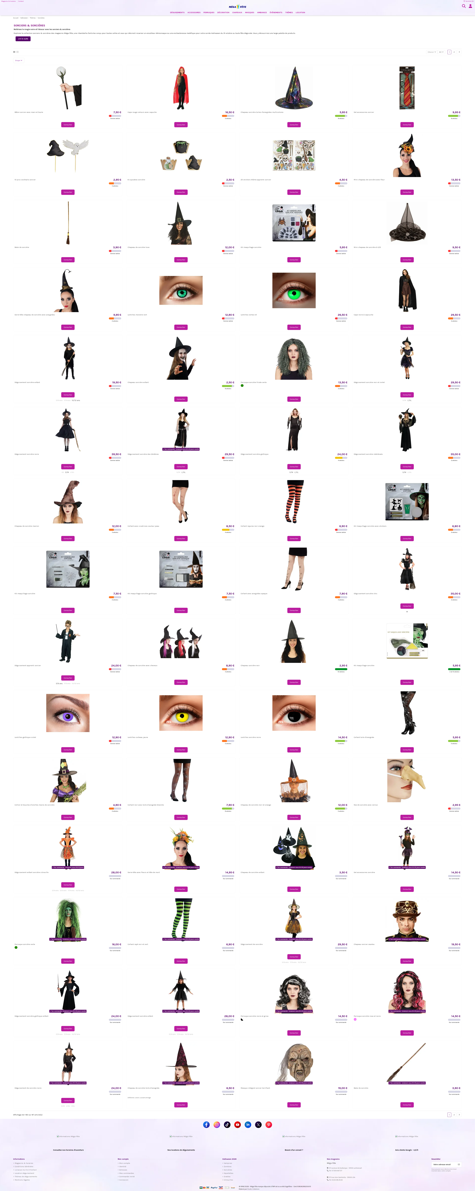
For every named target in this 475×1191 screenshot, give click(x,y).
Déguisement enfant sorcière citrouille (31, 872)
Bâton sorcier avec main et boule (29, 112)
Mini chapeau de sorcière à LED (367, 247)
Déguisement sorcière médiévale (368, 454)
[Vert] (242, 385)
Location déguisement (24, 1173)
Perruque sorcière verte (25, 944)
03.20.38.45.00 (337, 1180)
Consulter (68, 125)
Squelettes (228, 1173)
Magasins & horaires (8, 1)
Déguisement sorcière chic (365, 593)
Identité (122, 1166)
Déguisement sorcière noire (27, 454)
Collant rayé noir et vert (138, 944)
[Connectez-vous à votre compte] (470, 6)
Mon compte (124, 1163)
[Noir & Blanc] (242, 1019)
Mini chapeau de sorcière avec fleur (369, 180)
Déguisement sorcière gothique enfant (31, 1016)
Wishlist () (469, 1)
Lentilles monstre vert (137, 315)
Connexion (123, 1180)
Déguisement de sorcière (252, 944)
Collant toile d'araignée (364, 737)
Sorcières (228, 1170)
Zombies (227, 1166)
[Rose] (355, 1019)
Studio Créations (253, 1189)
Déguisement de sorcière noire (28, 1088)
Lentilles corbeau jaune (138, 737)
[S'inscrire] (459, 1164)
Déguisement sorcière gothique (254, 454)
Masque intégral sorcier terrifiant (255, 1088)
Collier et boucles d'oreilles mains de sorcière (34, 805)
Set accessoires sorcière (364, 872)
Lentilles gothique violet (25, 737)
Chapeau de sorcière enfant (252, 872)
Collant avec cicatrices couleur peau (143, 526)
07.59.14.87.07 (337, 1171)
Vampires (228, 1163)
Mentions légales (22, 1180)
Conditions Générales (24, 1166)
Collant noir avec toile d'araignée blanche (146, 805)
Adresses (123, 1170)
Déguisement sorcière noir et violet (369, 382)
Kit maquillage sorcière (251, 247)
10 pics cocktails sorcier (25, 180)
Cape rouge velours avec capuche (142, 112)
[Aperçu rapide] (119, 74)
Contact (21, 1)
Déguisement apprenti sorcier (28, 665)
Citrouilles (228, 1180)
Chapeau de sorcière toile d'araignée (143, 1088)
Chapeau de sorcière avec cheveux (142, 665)
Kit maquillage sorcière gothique (142, 593)
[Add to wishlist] (119, 70)
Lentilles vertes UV (249, 315)
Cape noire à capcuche (363, 315)
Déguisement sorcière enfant (27, 382)
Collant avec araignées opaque (254, 593)
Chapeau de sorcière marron (27, 526)
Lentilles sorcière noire (251, 737)
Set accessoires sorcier (364, 112)
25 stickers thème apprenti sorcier (256, 180)
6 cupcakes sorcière (136, 180)
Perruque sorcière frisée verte (254, 382)
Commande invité (127, 1176)
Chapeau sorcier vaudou (364, 944)
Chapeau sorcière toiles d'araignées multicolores (262, 112)
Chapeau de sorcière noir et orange (256, 805)
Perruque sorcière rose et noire (367, 1016)
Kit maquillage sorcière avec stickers (370, 526)
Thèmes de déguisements (26, 1176)
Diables (227, 1176)
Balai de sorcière (22, 247)
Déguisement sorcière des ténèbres (143, 454)
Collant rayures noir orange (252, 526)
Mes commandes (126, 1173)
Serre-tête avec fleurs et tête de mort (144, 872)
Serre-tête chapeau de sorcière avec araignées (35, 315)
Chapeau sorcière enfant (138, 382)
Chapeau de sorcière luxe (138, 247)
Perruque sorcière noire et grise (254, 1016)
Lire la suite (23, 39)
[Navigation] (459, 52)
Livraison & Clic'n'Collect (26, 1170)
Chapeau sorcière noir (250, 665)
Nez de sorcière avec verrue (366, 805)
